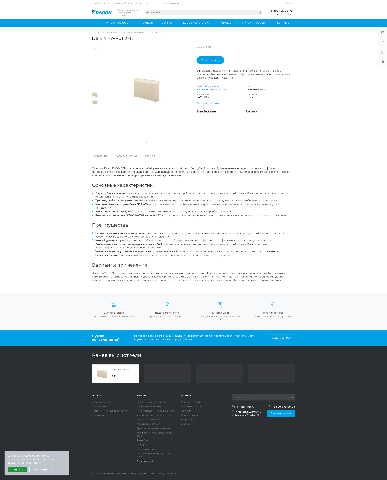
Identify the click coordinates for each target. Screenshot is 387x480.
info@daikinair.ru (170, 3)
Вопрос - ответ (189, 419)
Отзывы (150, 155)
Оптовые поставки (191, 406)
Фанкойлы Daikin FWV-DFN (211, 89)
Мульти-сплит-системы (149, 406)
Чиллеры (141, 444)
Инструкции (187, 424)
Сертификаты (99, 406)
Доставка (251, 111)
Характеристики (126, 155)
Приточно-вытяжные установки (154, 428)
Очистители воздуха (148, 419)
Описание (100, 155)
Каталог (142, 395)
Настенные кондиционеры (151, 402)
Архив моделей (145, 461)
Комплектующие (146, 449)
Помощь (186, 395)
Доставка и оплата (191, 402)
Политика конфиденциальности (109, 410)
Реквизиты (98, 415)
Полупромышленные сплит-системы (156, 410)
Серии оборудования (103, 402)
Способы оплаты (206, 111)
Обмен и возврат (190, 415)
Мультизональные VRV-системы (154, 415)
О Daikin (97, 395)
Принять (17, 469)
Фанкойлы (142, 440)
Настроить (40, 469)
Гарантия (186, 410)
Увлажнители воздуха (148, 424)
